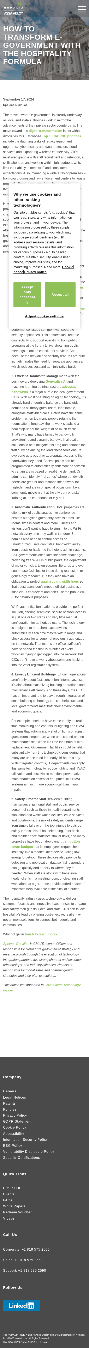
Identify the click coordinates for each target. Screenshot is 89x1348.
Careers (9, 1091)
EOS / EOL (12, 1188)
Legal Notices (14, 1097)
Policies (10, 1109)
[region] (44, 256)
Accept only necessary (27, 294)
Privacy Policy (15, 1115)
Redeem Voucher (17, 1212)
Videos (9, 1218)
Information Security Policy (25, 1139)
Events (8, 1194)
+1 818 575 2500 (36, 1249)
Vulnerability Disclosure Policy (28, 1151)
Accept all (60, 294)
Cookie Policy (14, 1127)
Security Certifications (21, 1157)
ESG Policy (12, 1145)
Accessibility (13, 1133)
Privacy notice (35, 272)
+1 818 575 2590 (32, 1270)
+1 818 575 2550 (29, 1260)
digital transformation (45, 131)
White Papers (14, 1206)
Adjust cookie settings (44, 316)
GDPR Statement (17, 1121)
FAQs (7, 1200)
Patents (9, 1103)
